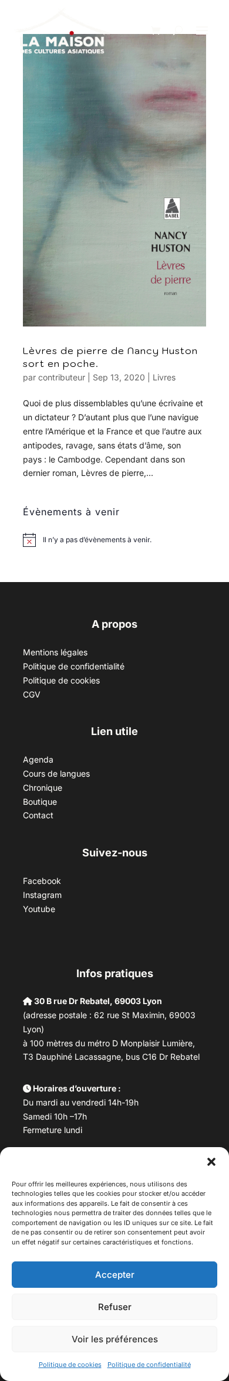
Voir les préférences (115, 1339)
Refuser (115, 1306)
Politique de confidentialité (149, 1364)
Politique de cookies (70, 1364)
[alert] (97, 540)
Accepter (114, 1274)
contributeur (61, 377)
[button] (211, 1162)
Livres (164, 377)
